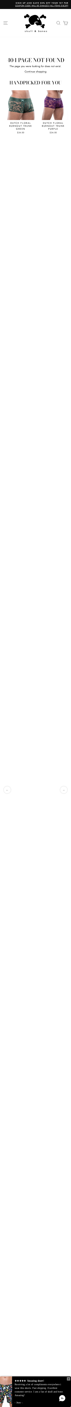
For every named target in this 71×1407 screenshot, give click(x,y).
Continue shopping (35, 71)
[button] (62, 1398)
